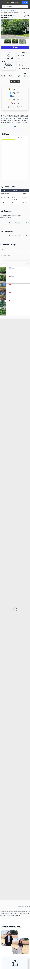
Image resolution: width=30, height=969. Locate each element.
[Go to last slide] (2, 29)
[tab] (15, 126)
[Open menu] (3, 2)
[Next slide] (28, 29)
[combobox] (15, 6)
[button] (7, 41)
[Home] (13, 3)
